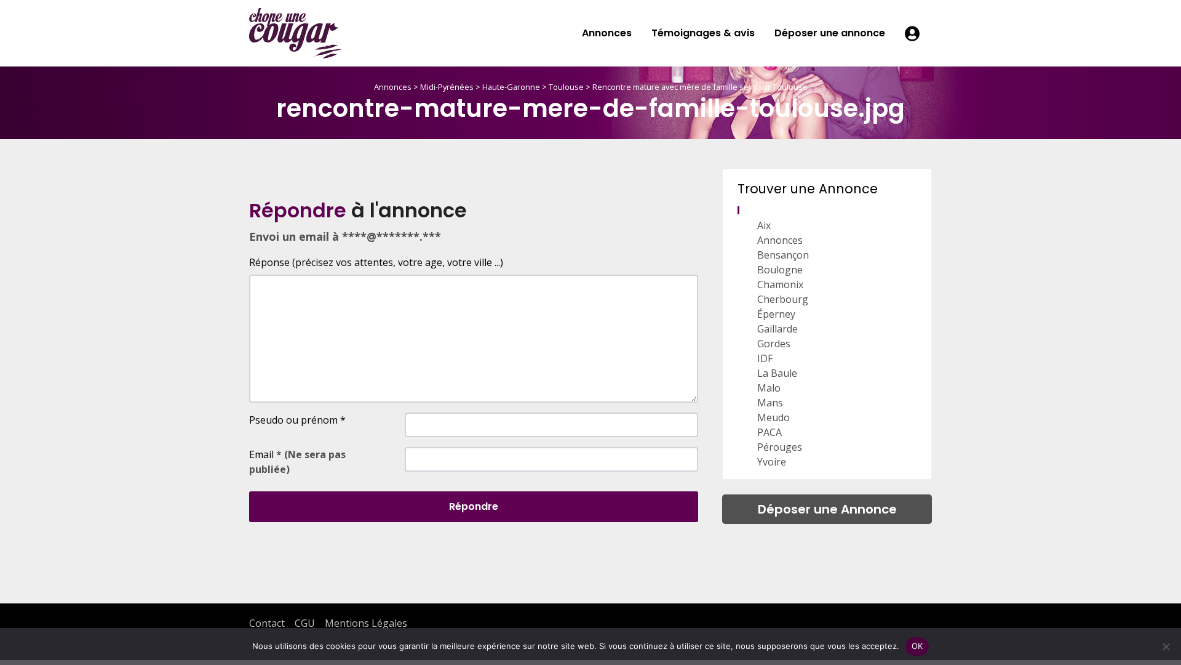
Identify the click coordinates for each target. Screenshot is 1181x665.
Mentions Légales (366, 623)
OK (917, 646)
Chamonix (780, 284)
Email (297, 462)
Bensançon (783, 255)
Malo (769, 388)
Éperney (776, 314)
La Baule (777, 373)
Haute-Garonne (511, 86)
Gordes (773, 343)
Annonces (607, 33)
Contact (267, 623)
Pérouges (779, 447)
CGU (305, 623)
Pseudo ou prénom (297, 420)
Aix (764, 225)
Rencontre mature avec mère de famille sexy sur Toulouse (700, 86)
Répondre (473, 506)
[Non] (1165, 646)
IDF (765, 358)
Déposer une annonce (829, 33)
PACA (769, 432)
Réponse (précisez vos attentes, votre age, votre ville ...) (376, 262)
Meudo (773, 417)
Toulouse (566, 86)
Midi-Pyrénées (447, 86)
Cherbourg (782, 299)
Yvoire (771, 462)
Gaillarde (777, 329)
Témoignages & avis (703, 33)
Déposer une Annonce (827, 509)
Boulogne (780, 269)
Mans (770, 402)
